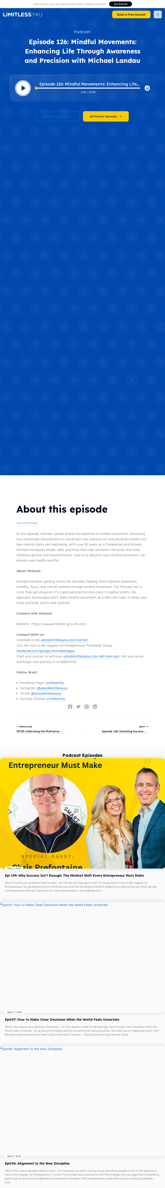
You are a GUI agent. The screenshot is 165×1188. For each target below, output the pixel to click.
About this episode (55, 116)
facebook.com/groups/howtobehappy (45, 651)
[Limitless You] (22, 14)
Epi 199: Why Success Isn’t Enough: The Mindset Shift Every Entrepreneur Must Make (74, 875)
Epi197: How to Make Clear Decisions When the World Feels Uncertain (62, 1019)
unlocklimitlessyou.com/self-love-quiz (91, 656)
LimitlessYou (54, 683)
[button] (120, 4)
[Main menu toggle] (158, 14)
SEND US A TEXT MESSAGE (26, 523)
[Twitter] (78, 707)
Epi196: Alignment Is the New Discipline (37, 1163)
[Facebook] (70, 707)
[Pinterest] (87, 707)
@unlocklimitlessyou (52, 688)
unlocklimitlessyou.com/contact (64, 640)
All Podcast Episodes (103, 116)
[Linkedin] (95, 707)
